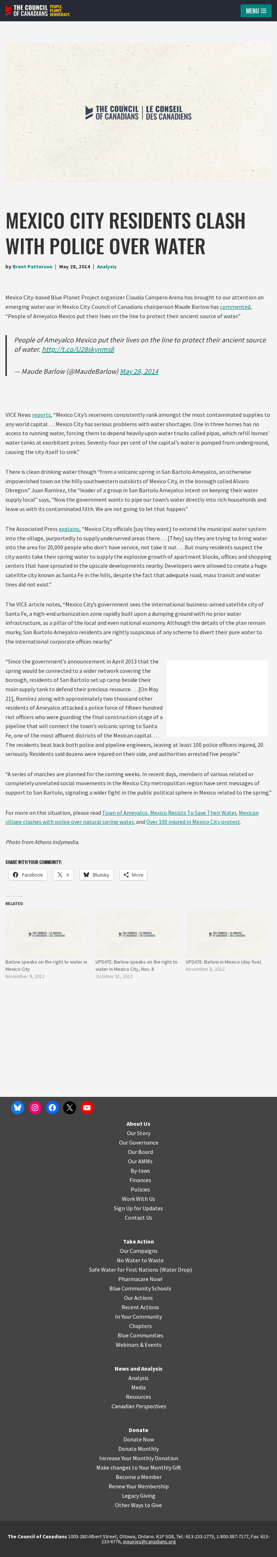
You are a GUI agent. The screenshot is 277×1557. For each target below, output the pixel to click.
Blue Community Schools (140, 1288)
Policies (140, 1189)
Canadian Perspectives (138, 1406)
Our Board (140, 1151)
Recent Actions (140, 1307)
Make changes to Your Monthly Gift (138, 1467)
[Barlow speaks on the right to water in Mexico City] (46, 934)
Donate (138, 1429)
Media (138, 1387)
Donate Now (138, 1439)
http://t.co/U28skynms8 (78, 349)
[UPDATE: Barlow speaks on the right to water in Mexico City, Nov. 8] (137, 934)
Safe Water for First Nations (123, 1269)
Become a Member (139, 1476)
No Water (129, 1260)
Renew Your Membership (139, 1486)
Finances (140, 1180)
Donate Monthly (138, 1448)
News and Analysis (139, 1368)
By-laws (140, 1170)
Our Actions (138, 1297)
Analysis (106, 266)
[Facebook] (52, 1107)
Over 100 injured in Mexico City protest (193, 821)
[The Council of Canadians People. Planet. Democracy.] (37, 10)
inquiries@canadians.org (149, 1541)
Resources (138, 1396)
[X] (69, 1107)
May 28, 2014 (139, 371)
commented (235, 306)
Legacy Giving (138, 1495)
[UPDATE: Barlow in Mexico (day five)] (227, 934)
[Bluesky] (17, 1107)
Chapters (140, 1325)
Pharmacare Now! (140, 1279)
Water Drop (176, 1269)
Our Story (138, 1133)
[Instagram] (34, 1107)
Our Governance (138, 1142)
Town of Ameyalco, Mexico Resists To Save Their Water (169, 812)
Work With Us (138, 1198)
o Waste (154, 1260)
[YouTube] (86, 1107)
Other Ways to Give (138, 1505)
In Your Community (138, 1316)
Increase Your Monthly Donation (138, 1458)
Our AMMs (140, 1161)
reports (41, 414)
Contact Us (138, 1217)
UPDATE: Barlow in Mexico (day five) (223, 962)
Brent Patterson (32, 266)
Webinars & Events (139, 1344)
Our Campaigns (139, 1250)
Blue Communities (140, 1335)
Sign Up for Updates (138, 1208)
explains (69, 528)
